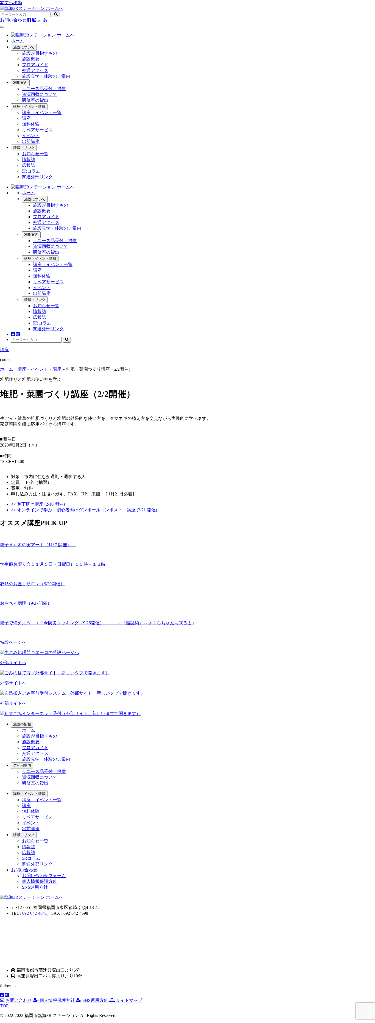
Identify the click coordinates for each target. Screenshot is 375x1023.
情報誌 (28, 159)
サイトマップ (128, 1000)
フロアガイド (35, 64)
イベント (31, 135)
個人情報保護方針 (39, 881)
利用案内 (20, 83)
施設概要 (31, 59)
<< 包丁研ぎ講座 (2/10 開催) (38, 504)
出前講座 (31, 141)
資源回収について (39, 94)
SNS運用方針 (35, 887)
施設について (24, 47)
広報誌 (28, 165)
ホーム (17, 40)
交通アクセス (35, 70)
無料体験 (31, 124)
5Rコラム (31, 171)
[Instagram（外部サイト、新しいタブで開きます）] (34, 20)
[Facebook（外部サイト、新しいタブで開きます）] (29, 20)
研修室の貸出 (35, 100)
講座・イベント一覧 (41, 112)
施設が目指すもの (39, 53)
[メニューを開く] (2, 27)
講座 (26, 118)
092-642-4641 (34, 913)
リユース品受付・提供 (44, 88)
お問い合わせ (18, 1000)
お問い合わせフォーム (44, 875)
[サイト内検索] (56, 14)
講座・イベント (33, 369)
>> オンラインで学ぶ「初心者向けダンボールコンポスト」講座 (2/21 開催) (84, 510)
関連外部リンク (37, 176)
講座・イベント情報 (29, 106)
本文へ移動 (11, 2)
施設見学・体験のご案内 (46, 76)
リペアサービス (37, 129)
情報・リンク (24, 148)
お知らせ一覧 (35, 153)
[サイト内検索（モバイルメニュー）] (67, 340)
